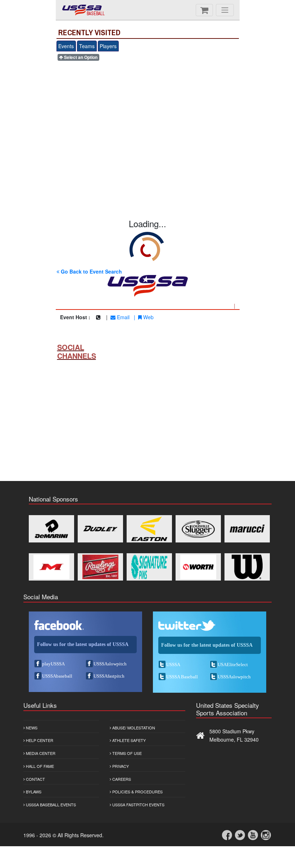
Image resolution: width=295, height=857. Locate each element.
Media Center (40, 753)
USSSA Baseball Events (50, 804)
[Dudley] (100, 529)
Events (66, 46)
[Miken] (51, 567)
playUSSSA (53, 663)
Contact (35, 779)
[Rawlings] (100, 567)
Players (108, 46)
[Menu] (225, 10)
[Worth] (198, 567)
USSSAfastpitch (109, 676)
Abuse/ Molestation (133, 727)
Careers (121, 779)
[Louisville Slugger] (198, 529)
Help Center (39, 740)
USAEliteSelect (233, 664)
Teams (87, 46)
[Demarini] (51, 529)
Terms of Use (126, 753)
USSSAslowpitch (110, 663)
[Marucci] (247, 529)
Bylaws (33, 791)
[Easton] (149, 529)
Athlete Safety (128, 740)
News (31, 727)
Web (148, 317)
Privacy (120, 766)
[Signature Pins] (149, 567)
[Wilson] (247, 567)
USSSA (173, 664)
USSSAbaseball (57, 676)
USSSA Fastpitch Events (137, 804)
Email (122, 317)
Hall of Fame (39, 766)
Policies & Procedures (137, 791)
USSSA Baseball (182, 676)
